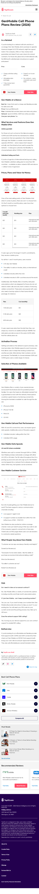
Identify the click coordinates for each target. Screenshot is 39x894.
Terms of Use (5, 854)
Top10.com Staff (10, 33)
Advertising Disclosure (31, 5)
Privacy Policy (5, 860)
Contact (3, 876)
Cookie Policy (5, 849)
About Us (4, 844)
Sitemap (3, 865)
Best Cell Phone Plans (10, 677)
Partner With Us (6, 870)
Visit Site (30, 92)
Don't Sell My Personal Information (11, 881)
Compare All (19, 718)
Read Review (21, 786)
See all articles (5, 758)
